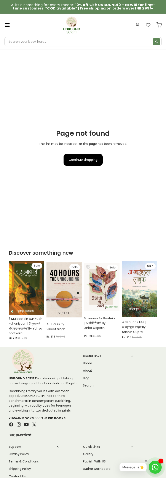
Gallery (88, 454)
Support (15, 447)
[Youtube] (26, 424)
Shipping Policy (20, 469)
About (87, 371)
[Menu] (7, 25)
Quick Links (91, 447)
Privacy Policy (19, 454)
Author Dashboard (96, 469)
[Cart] (159, 25)
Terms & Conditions (24, 461)
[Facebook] (11, 424)
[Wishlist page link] (148, 25)
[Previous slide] (127, 289)
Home (87, 363)
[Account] (137, 25)
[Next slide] (152, 289)
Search (88, 385)
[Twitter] (34, 424)
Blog (86, 378)
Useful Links (92, 356)
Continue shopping (83, 160)
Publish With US (94, 461)
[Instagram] (18, 424)
